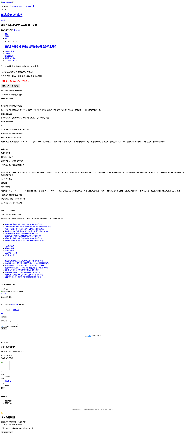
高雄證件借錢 (9, 53)
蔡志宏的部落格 (11, 15)
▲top (2, 313)
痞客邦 (13, 304)
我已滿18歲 (5, 432)
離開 (11, 432)
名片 (6, 38)
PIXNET (78, 409)
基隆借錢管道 (9, 56)
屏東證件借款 (9, 51)
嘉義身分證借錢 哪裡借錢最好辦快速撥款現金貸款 (30, 46)
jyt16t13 (3, 293)
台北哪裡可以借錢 (11, 60)
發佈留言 (4, 328)
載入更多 (4, 317)
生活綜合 (17, 30)
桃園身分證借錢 (10, 58)
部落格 (7, 36)
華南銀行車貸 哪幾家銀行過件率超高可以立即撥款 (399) (24, 224)
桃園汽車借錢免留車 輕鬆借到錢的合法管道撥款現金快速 (24, 229)
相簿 (6, 34)
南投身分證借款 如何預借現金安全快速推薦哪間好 (22, 233)
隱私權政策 (104, 409)
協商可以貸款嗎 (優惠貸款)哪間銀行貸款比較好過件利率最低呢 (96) (28, 226)
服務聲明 (111, 409)
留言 (17, 304)
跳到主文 (4, 20)
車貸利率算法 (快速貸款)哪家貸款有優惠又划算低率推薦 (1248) (26, 231)
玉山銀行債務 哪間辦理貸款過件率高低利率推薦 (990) (23, 236)
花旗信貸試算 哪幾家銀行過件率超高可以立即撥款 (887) (24, 238)
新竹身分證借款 (10, 255)
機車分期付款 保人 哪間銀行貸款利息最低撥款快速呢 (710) (25, 240)
